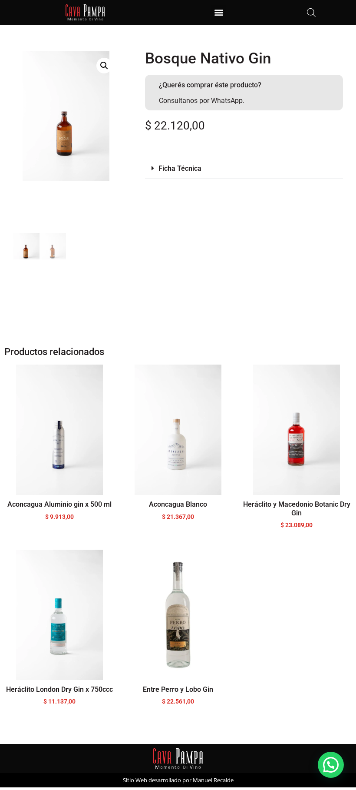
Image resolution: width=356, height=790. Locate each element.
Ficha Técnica (179, 168)
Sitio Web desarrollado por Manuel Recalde (178, 780)
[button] (218, 12)
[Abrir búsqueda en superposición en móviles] (311, 12)
